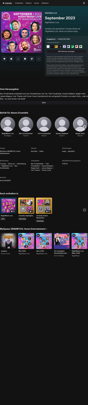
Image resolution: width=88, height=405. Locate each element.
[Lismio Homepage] (7, 3)
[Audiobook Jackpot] (8, 241)
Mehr (44, 103)
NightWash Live (51, 13)
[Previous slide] (3, 126)
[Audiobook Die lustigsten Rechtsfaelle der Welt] (62, 241)
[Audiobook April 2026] (44, 241)
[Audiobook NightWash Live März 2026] (79, 241)
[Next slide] (84, 126)
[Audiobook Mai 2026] (26, 241)
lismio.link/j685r (5, 180)
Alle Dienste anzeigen (66, 51)
